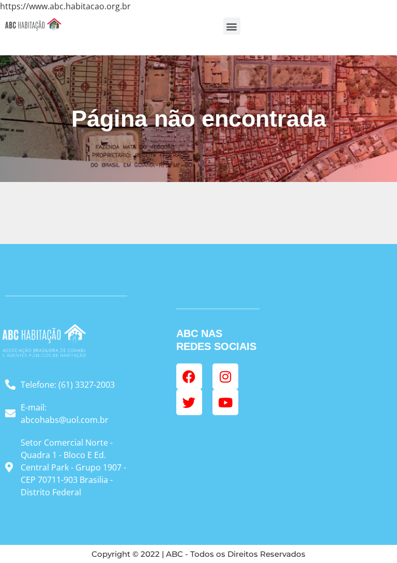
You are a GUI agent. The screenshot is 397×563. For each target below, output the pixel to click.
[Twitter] (189, 402)
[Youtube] (225, 402)
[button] (231, 26)
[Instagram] (225, 376)
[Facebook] (189, 376)
